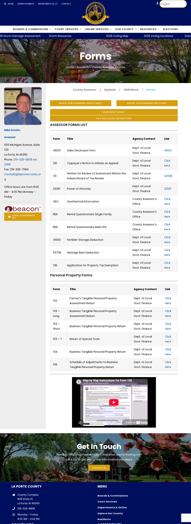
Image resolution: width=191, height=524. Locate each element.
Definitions (131, 90)
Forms (150, 90)
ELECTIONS (170, 29)
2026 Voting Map (101, 36)
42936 (168, 176)
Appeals (110, 90)
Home (70, 67)
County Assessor (103, 67)
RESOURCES (148, 29)
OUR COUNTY (124, 29)
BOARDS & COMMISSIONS (30, 29)
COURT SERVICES (66, 29)
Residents (83, 67)
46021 (168, 150)
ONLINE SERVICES (97, 29)
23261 (167, 189)
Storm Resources (44, 36)
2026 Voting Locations (143, 36)
